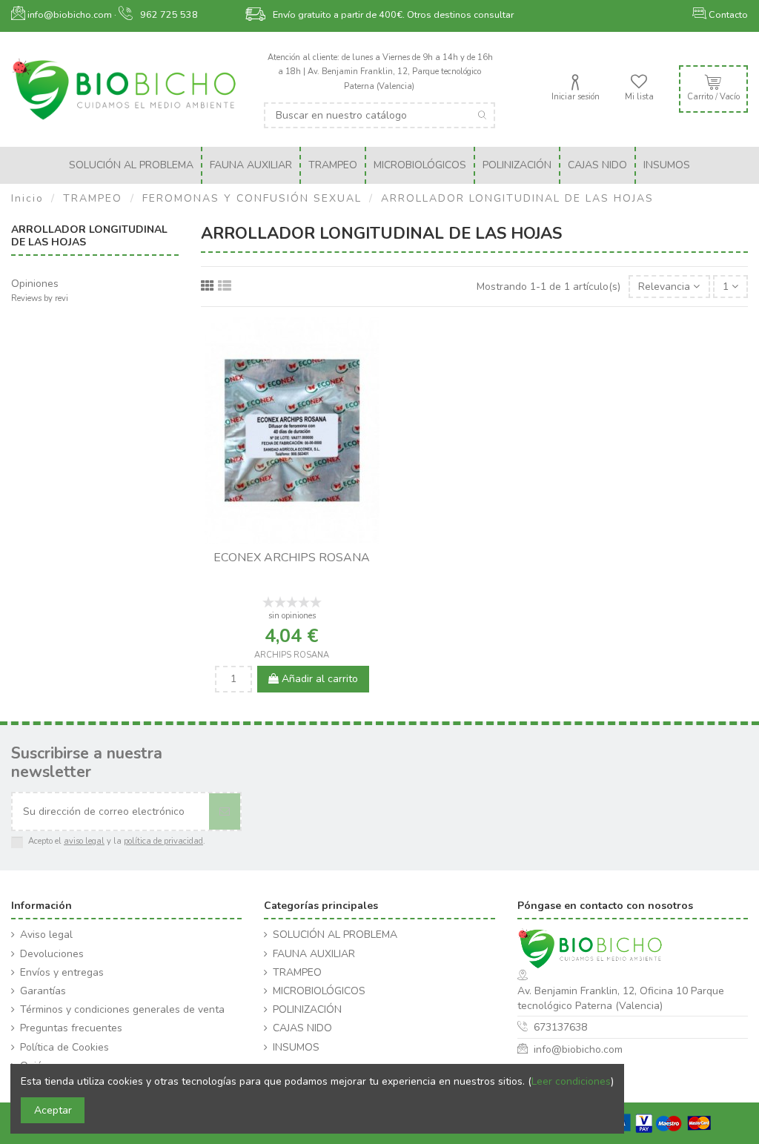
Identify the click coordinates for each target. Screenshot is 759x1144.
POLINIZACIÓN (307, 1009)
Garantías (43, 991)
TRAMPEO (297, 972)
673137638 (560, 1027)
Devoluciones (52, 954)
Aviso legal (46, 935)
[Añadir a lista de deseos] (281, 538)
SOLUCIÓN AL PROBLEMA (335, 935)
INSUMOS (296, 1047)
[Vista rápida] (302, 538)
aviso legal (84, 841)
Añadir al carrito (318, 679)
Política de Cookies (64, 1047)
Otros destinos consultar (460, 14)
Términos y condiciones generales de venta (122, 1009)
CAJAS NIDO (302, 1028)
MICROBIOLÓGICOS (319, 991)
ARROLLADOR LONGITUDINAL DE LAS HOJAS (89, 235)
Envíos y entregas (62, 972)
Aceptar (53, 1110)
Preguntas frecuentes (71, 1028)
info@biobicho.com (578, 1049)
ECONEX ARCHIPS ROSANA (291, 557)
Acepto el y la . (116, 841)
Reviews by (39, 298)
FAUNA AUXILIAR (314, 954)
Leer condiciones (571, 1081)
